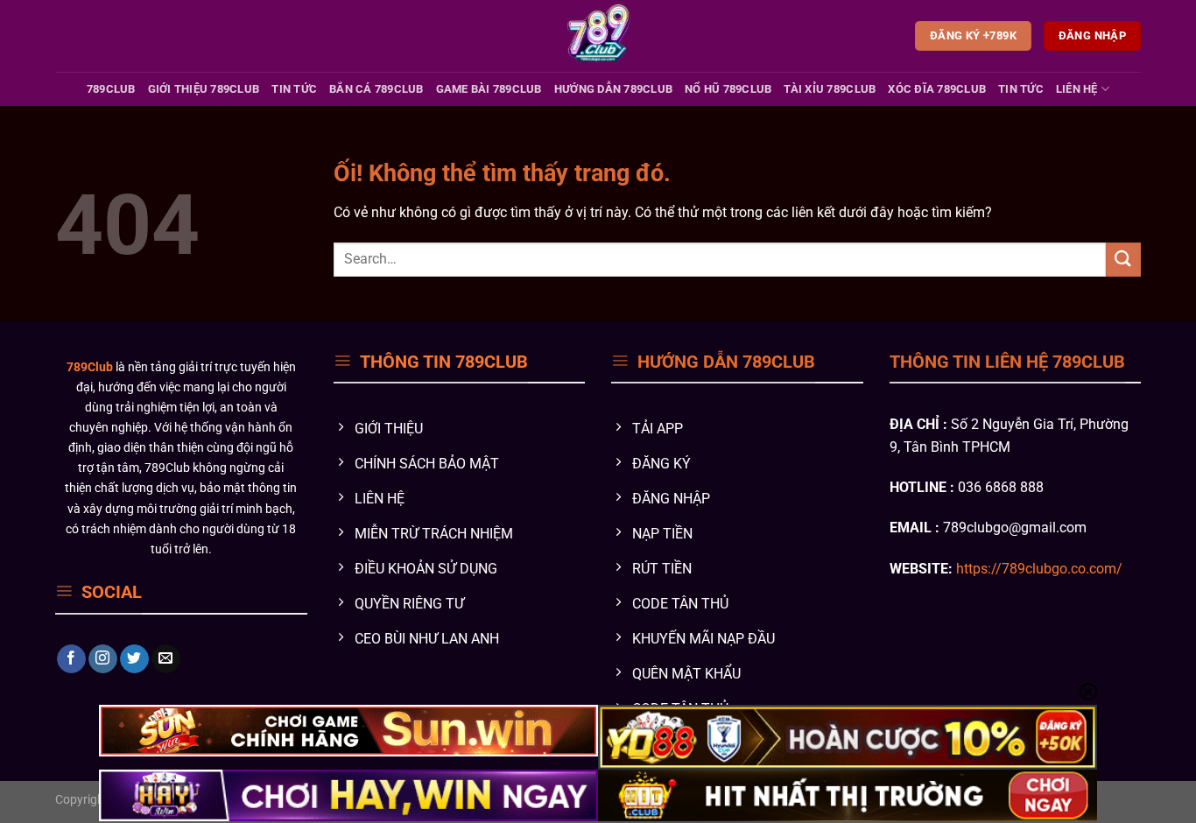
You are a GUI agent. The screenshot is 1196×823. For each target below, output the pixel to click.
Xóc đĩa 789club (937, 88)
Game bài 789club (489, 88)
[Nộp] (1123, 260)
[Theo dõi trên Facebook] (71, 659)
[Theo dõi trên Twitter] (134, 659)
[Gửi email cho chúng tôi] (165, 659)
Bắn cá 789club (376, 88)
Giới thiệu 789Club (204, 88)
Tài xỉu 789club (830, 88)
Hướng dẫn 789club (613, 88)
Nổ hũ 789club (728, 88)
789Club (111, 88)
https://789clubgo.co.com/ (1039, 568)
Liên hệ (1077, 88)
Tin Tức (294, 88)
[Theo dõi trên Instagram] (102, 659)
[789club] (598, 36)
